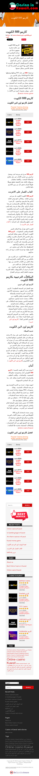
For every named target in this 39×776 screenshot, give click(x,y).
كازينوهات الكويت (27, 669)
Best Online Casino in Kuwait (17, 566)
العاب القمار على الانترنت (14, 548)
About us (10, 562)
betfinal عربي (11, 552)
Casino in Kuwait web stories (19, 651)
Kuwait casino (10, 656)
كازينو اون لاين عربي (11, 667)
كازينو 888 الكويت (28, 35)
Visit (28, 122)
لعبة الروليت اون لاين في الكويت (16, 544)
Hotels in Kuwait (11, 655)
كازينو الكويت (28, 667)
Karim (8, 35)
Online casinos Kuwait (14, 529)
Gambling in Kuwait (24, 653)
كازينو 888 (30, 174)
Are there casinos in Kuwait (16, 537)
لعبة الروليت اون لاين (18, 669)
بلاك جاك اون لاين (19, 665)
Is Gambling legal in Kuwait (16, 533)
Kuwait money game (25, 93)
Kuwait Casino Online (24, 761)
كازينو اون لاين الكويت (15, 361)
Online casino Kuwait (14, 570)
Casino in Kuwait (16, 35)
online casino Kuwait (25, 428)
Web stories (8, 732)
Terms (21, 762)
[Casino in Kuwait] (23, 10)
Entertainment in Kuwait (13, 653)
